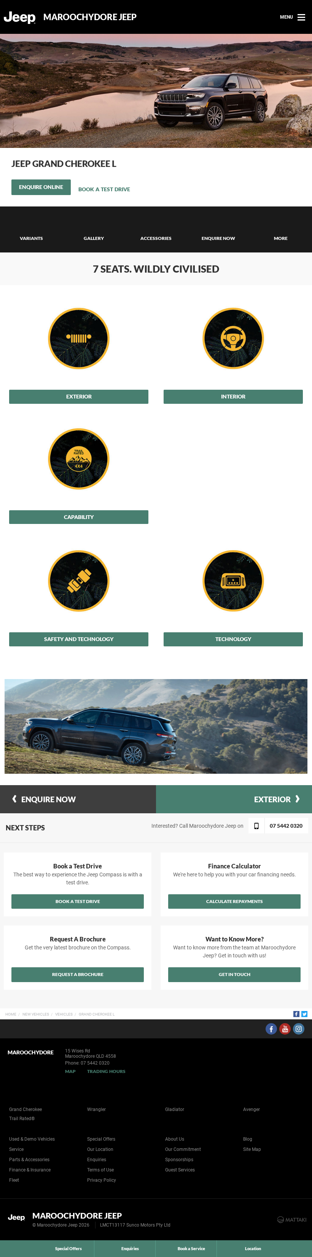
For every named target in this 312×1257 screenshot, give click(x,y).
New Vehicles (35, 1014)
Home (10, 1014)
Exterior (79, 396)
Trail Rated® (22, 1118)
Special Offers (101, 1139)
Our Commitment (183, 1149)
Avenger (251, 1109)
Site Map (252, 1149)
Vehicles (64, 1014)
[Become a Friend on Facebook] (271, 1029)
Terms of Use (100, 1170)
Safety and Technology (78, 639)
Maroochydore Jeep (90, 17)
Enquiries (96, 1159)
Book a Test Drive (104, 189)
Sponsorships (179, 1159)
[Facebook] (296, 1014)
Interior (233, 396)
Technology (233, 639)
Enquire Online (41, 187)
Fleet (14, 1180)
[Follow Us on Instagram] (298, 1029)
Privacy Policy (101, 1180)
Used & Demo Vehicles (32, 1139)
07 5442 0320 (95, 1063)
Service (16, 1149)
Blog (247, 1139)
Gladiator (174, 1109)
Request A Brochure (77, 974)
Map (70, 1071)
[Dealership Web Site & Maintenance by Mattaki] (292, 1220)
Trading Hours (106, 1071)
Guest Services (180, 1170)
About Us (174, 1139)
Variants (31, 238)
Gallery (94, 238)
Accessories (156, 238)
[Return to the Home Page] (18, 1219)
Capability (79, 517)
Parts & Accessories (29, 1159)
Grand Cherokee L (97, 1014)
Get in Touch (234, 974)
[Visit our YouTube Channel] (285, 1029)
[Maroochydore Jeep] (20, 17)
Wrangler (96, 1109)
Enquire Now (218, 238)
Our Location (100, 1149)
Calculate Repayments (234, 901)
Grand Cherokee (25, 1109)
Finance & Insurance (30, 1170)
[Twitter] (304, 1014)
